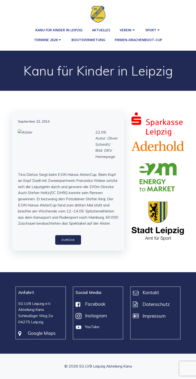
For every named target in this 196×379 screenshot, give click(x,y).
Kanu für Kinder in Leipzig (58, 30)
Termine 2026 (46, 40)
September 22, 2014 (33, 121)
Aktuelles (101, 30)
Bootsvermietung (88, 40)
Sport (150, 30)
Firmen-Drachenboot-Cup (138, 40)
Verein (125, 30)
